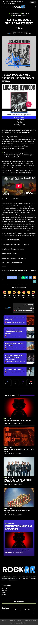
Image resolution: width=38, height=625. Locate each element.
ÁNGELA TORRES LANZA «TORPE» (13, 369)
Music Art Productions (7, 578)
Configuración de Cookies (18, 623)
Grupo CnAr (17, 578)
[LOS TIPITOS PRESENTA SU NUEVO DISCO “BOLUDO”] (30, 345)
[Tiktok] (34, 613)
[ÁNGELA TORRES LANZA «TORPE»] (30, 371)
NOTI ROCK (9, 477)
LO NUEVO (25, 13)
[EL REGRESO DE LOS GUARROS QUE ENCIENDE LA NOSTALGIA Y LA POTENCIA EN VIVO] (30, 358)
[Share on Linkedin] (26, 277)
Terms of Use (11, 3)
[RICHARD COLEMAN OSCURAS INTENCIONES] (19, 540)
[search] (35, 6)
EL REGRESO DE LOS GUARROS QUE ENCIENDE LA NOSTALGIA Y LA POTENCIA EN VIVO (14, 357)
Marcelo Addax (16, 32)
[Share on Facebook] (16, 28)
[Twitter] (15, 382)
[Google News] (29, 609)
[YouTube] (24, 609)
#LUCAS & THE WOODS (30, 271)
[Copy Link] (22, 28)
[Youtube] (30, 382)
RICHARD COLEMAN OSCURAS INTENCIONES (18, 527)
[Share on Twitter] (19, 28)
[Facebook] (7, 382)
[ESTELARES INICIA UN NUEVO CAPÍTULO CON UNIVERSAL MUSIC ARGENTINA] (30, 332)
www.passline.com (19, 125)
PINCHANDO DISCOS (20, 15)
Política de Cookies (30, 621)
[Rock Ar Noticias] (19, 7)
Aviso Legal (3, 621)
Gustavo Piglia (10, 322)
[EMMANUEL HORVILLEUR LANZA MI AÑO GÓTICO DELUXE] (30, 320)
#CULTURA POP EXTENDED (16, 271)
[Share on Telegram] (30, 277)
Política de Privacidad (15, 621)
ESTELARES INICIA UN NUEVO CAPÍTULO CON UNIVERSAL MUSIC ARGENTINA (13, 331)
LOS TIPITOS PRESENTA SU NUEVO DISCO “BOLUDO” (17, 511)
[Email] (34, 277)
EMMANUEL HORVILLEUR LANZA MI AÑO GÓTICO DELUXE (18, 450)
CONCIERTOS (15, 13)
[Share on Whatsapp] (23, 277)
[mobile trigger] (3, 7)
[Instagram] (23, 382)
